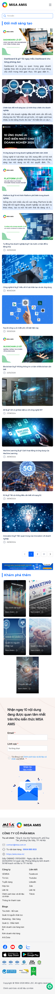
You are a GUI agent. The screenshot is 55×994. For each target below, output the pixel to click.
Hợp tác (5, 886)
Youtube (32, 878)
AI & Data (6, 937)
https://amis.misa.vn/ (15, 854)
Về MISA (5, 874)
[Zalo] (28, 947)
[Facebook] (5, 947)
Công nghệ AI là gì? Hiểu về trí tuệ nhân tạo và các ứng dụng (27, 287)
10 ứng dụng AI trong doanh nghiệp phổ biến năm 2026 (25, 153)
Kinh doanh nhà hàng (11, 933)
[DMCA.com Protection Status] (39, 962)
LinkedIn (32, 882)
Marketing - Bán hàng (11, 919)
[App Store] (11, 954)
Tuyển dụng (7, 882)
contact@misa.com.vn (16, 845)
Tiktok (32, 894)
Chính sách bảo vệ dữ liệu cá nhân (13, 895)
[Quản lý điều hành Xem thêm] (40, 636)
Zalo (31, 886)
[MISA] (8, 825)
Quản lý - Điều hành (10, 923)
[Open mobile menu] (50, 4)
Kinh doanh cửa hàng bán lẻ (13, 928)
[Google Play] (31, 954)
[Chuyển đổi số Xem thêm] (27, 675)
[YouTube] (12, 947)
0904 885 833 (30, 849)
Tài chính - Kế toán (10, 911)
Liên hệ (5, 890)
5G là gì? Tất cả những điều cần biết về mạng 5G (22, 495)
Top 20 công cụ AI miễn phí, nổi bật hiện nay (21, 328)
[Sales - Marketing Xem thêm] (40, 598)
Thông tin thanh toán (11, 900)
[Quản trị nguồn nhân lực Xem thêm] (15, 636)
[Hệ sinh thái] (29, 825)
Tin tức (5, 878)
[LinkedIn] (20, 947)
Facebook (33, 874)
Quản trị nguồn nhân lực (12, 915)
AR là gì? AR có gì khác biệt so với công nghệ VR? (23, 410)
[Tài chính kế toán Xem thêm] (15, 598)
